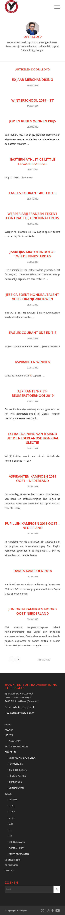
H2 (10, 835)
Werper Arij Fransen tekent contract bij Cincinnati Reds (32, 215)
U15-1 (12, 817)
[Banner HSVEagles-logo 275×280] (27, 6)
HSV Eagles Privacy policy (19, 712)
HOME (8, 724)
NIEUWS (9, 735)
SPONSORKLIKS (12, 859)
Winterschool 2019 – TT (32, 100)
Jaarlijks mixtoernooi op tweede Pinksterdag (32, 254)
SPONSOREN (11, 865)
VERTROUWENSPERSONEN (22, 757)
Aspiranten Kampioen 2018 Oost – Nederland (32, 478)
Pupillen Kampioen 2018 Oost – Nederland (32, 525)
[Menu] (55, 6)
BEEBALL (13, 799)
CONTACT (9, 870)
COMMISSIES (15, 781)
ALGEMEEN (10, 751)
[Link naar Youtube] (57, 910)
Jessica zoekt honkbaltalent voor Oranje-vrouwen (32, 296)
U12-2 (12, 811)
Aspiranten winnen (32, 362)
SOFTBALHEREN (16, 848)
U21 (11, 823)
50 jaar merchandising (32, 79)
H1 (10, 829)
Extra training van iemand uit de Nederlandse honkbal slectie (32, 438)
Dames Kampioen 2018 (33, 571)
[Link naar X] (42, 910)
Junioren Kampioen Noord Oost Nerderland (32, 611)
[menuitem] (55, 6)
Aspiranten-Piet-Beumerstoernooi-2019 (33, 393)
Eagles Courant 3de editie (32, 332)
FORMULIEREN (16, 763)
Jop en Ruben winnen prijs (32, 121)
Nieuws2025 (15, 740)
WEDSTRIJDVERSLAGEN (16, 746)
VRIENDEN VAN (16, 788)
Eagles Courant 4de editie (32, 193)
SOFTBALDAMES (17, 841)
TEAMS (8, 793)
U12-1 (12, 805)
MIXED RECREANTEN (19, 854)
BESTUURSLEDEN (17, 775)
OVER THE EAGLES (18, 769)
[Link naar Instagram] (47, 910)
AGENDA (9, 729)
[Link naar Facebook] (52, 910)
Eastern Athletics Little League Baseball (32, 161)
